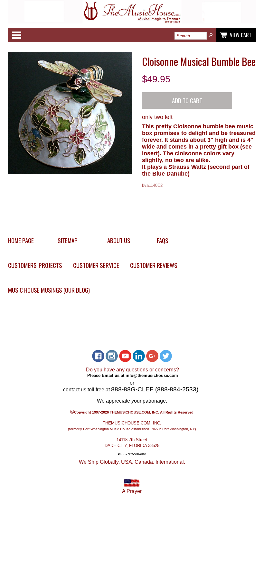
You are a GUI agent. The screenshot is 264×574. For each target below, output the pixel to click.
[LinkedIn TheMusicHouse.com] (138, 356)
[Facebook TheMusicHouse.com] (98, 356)
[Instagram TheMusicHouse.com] (111, 356)
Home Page (21, 240)
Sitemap (68, 240)
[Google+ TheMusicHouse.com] (152, 356)
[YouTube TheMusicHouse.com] (125, 356)
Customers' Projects (35, 265)
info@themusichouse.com (152, 375)
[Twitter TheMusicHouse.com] (165, 356)
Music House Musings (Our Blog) (49, 290)
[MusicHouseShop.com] (132, 21)
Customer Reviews (153, 265)
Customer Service (96, 265)
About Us (118, 240)
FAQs (162, 240)
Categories (16, 35)
